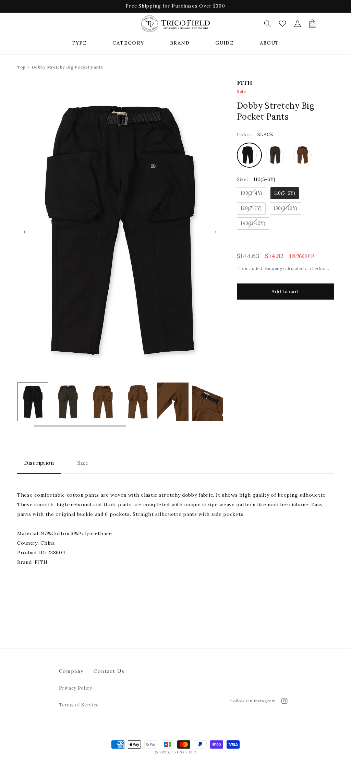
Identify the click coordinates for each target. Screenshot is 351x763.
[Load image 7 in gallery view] (207, 402)
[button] (79, 43)
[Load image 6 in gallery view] (172, 402)
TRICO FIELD (184, 752)
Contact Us (109, 671)
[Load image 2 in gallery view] (32, 402)
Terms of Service (79, 705)
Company (71, 671)
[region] (120, 405)
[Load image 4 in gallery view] (102, 402)
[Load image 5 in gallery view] (137, 402)
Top (21, 67)
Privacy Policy (75, 688)
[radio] (249, 155)
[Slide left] (24, 232)
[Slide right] (215, 232)
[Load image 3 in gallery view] (67, 402)
